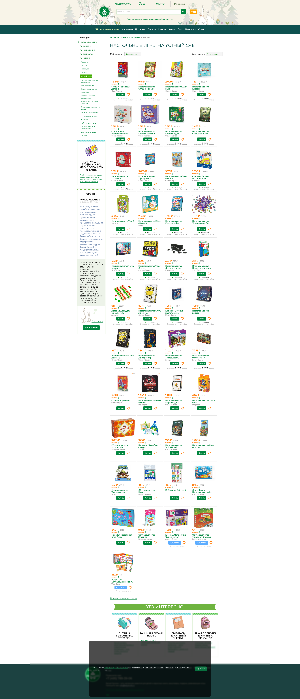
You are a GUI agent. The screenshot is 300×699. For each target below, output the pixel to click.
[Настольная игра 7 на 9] (123, 204)
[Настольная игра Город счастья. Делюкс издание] (204, 428)
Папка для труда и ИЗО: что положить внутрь (91, 166)
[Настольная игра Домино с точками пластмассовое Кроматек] (177, 249)
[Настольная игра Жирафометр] (150, 338)
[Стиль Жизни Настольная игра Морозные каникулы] (204, 473)
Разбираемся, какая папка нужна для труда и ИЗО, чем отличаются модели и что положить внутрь (91, 178)
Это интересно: (165, 606)
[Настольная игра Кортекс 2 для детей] (177, 114)
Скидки (162, 29)
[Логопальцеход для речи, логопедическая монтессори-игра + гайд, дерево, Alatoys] (123, 294)
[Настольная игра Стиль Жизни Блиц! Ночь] (123, 338)
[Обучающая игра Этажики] (150, 518)
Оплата (152, 29)
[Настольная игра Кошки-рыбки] (177, 204)
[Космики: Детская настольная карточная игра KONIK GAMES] (177, 294)
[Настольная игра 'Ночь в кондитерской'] (123, 249)
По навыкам (86, 58)
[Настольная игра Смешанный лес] (204, 114)
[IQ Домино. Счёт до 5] (177, 473)
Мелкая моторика (89, 116)
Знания (84, 119)
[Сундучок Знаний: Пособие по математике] (204, 159)
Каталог (161, 4)
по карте (114, 84)
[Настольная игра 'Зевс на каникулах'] (177, 159)
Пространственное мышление (89, 81)
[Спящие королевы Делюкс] (123, 69)
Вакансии (190, 29)
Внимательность (88, 132)
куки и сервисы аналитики (116, 667)
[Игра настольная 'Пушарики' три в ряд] (150, 159)
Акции (172, 29)
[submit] (183, 11)
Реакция (85, 69)
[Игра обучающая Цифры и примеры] (204, 249)
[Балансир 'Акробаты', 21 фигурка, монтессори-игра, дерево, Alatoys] (150, 428)
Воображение (87, 85)
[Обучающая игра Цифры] (150, 473)
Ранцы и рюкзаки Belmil (151, 634)
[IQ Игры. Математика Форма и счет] (177, 518)
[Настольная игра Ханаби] (204, 294)
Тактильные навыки (90, 113)
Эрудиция (85, 92)
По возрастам (86, 54)
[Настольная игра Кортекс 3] (123, 159)
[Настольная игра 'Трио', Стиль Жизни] (150, 249)
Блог (180, 29)
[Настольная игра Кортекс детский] (150, 114)
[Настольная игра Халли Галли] (177, 69)
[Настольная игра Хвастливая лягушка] (123, 473)
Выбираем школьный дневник (178, 635)
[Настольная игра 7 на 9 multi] (204, 383)
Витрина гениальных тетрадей (124, 635)
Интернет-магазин (108, 29)
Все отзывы (97, 321)
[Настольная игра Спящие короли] (150, 69)
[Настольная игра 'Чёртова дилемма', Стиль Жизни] (177, 383)
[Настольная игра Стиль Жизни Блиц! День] (150, 294)
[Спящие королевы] (123, 383)
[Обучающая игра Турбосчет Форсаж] (204, 518)
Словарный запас (89, 89)
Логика (84, 72)
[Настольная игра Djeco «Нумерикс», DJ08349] (150, 204)
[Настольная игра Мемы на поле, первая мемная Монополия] (150, 383)
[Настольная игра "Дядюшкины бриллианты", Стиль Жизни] (204, 204)
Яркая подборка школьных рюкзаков (205, 635)
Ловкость (85, 65)
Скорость (85, 135)
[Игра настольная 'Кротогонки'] (204, 338)
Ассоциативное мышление (88, 97)
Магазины (127, 29)
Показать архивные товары (123, 598)
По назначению (87, 50)
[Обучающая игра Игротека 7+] (123, 428)
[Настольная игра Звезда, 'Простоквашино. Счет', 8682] (177, 338)
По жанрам (85, 46)
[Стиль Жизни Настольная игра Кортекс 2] (123, 114)
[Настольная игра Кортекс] (204, 69)
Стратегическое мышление (88, 127)
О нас (201, 29)
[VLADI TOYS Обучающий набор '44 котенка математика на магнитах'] (123, 562)
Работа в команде (89, 123)
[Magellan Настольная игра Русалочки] (123, 518)
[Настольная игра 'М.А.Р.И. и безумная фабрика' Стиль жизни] (177, 428)
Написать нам (91, 327)
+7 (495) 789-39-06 (122, 4)
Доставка (140, 29)
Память (84, 62)
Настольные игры (88, 42)
